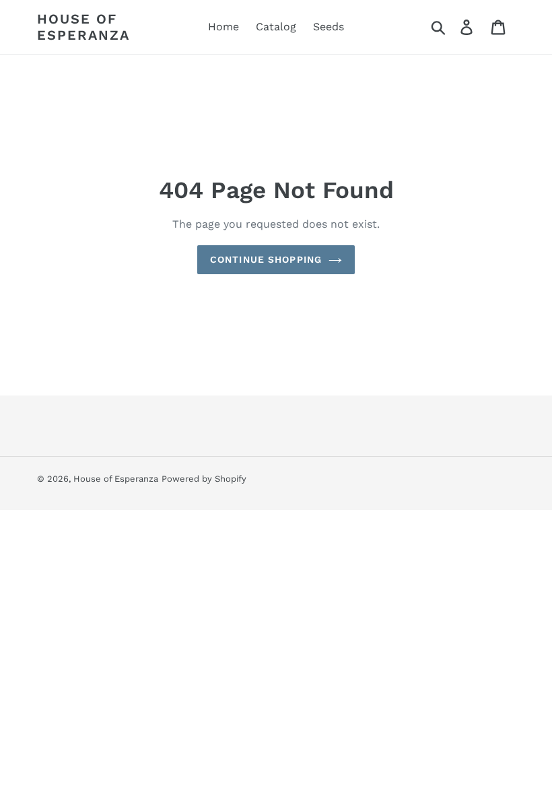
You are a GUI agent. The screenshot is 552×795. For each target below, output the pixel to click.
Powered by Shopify (204, 479)
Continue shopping (266, 259)
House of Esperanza (83, 27)
